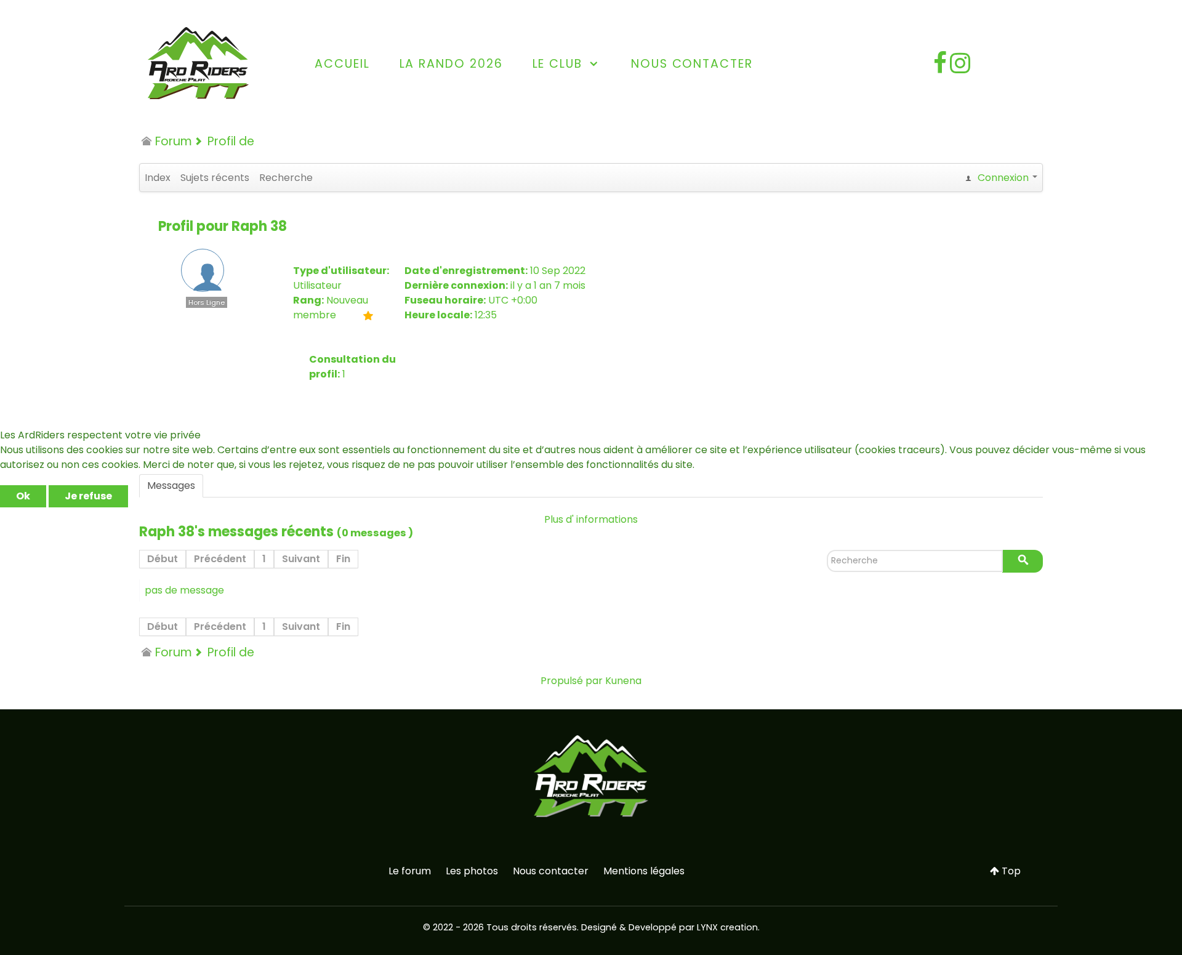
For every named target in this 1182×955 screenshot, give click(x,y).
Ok (23, 496)
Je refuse (88, 496)
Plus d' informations (591, 519)
